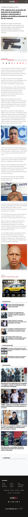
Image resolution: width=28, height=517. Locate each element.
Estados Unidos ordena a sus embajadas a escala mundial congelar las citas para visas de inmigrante (17, 338)
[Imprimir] (9, 63)
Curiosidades (20, 486)
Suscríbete (22, 490)
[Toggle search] (26, 2)
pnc (14, 276)
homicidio (3, 276)
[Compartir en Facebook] (12, 63)
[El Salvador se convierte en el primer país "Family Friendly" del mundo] (4, 359)
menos (12, 276)
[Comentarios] (3, 63)
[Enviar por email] (6, 63)
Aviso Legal (10, 493)
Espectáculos (4, 486)
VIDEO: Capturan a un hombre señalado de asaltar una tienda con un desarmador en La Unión (17, 322)
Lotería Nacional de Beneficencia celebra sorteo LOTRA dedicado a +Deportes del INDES (16, 306)
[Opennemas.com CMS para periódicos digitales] (14, 510)
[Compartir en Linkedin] (23, 63)
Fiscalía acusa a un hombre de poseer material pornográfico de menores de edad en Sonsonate (12, 448)
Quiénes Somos (6, 490)
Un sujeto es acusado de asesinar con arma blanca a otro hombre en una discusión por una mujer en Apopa (17, 330)
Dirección (12, 490)
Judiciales (4, 484)
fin (5, 276)
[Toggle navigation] (2, 2)
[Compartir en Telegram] (20, 63)
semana (8, 276)
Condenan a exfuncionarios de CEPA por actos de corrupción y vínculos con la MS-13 (17, 350)
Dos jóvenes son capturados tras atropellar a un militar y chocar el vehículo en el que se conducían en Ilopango (16, 314)
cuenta (17, 276)
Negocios (11, 484)
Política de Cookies (16, 493)
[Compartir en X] (14, 63)
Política (11, 483)
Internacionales (21, 484)
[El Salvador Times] (14, 2)
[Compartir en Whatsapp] (25, 63)
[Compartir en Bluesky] (17, 63)
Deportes (11, 486)
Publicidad (17, 490)
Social (19, 483)
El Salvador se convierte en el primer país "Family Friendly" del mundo (17, 357)
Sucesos (3, 483)
